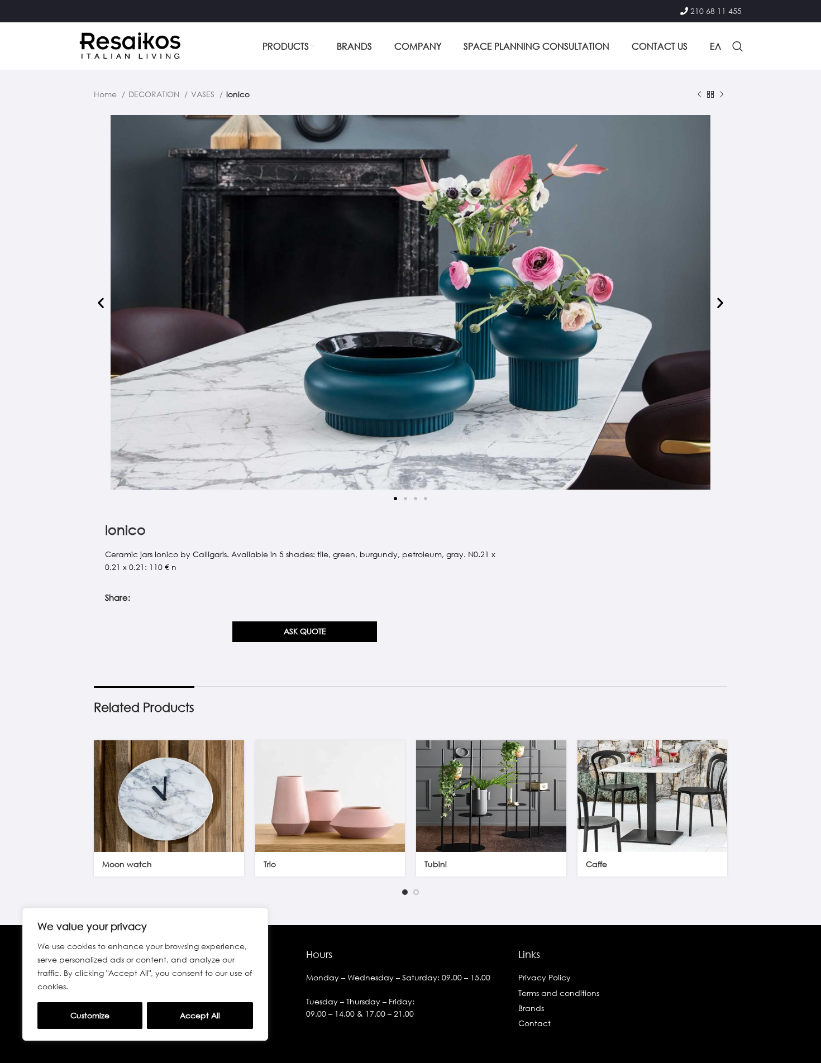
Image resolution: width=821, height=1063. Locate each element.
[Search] (738, 46)
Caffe (596, 864)
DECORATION (155, 94)
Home (106, 94)
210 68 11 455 (716, 11)
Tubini (435, 864)
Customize (89, 1015)
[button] (101, 303)
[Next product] (721, 94)
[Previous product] (699, 94)
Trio (270, 864)
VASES (204, 94)
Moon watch (127, 864)
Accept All (200, 1015)
